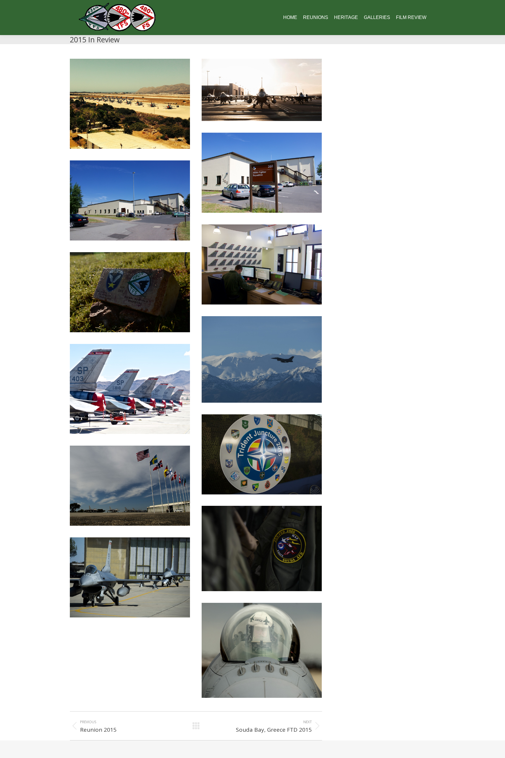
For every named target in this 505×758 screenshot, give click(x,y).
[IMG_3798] (262, 173)
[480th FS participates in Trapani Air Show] (262, 454)
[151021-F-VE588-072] (130, 486)
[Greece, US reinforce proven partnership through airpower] (262, 548)
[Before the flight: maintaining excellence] (130, 577)
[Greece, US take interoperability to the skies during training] (130, 292)
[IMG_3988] (262, 264)
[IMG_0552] (130, 104)
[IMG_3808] (130, 200)
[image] (262, 90)
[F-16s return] (262, 650)
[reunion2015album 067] (130, 389)
